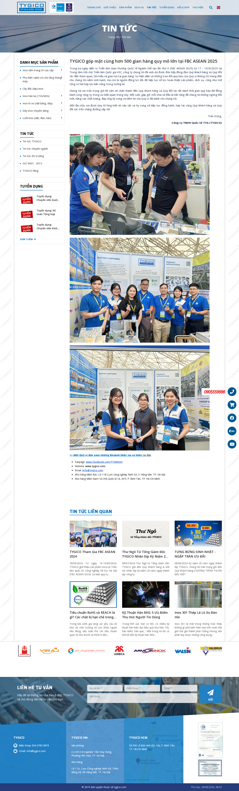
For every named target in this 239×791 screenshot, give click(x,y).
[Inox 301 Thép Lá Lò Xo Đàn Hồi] (198, 594)
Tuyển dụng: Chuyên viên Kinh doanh (47, 226)
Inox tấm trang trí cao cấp (38, 70)
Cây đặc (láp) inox (33, 88)
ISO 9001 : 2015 (32, 163)
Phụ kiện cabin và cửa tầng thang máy (42, 79)
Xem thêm (26, 239)
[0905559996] (232, 391)
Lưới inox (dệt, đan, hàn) (37, 118)
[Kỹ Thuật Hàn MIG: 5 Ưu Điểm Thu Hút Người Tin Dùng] (145, 594)
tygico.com (120, 787)
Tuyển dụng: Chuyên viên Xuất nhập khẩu (47, 198)
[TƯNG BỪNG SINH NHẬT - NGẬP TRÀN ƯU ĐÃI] (198, 534)
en (218, 7)
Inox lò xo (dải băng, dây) (38, 103)
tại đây (147, 455)
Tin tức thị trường (33, 156)
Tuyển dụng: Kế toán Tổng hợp (46, 212)
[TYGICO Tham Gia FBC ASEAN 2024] (93, 534)
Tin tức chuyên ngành (35, 148)
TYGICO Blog (30, 170)
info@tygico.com (36, 751)
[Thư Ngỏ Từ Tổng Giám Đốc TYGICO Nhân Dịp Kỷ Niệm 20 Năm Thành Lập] (145, 534)
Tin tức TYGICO (32, 141)
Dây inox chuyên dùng (36, 110)
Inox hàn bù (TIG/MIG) (36, 96)
